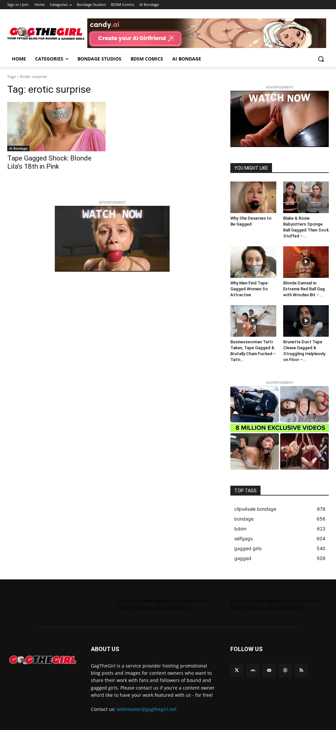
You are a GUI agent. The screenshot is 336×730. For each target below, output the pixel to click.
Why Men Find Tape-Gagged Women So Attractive (249, 288)
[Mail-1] (268, 670)
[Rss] (301, 670)
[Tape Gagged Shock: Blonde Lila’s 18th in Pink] (56, 126)
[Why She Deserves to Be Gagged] (253, 197)
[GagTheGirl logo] (42, 660)
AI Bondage (18, 148)
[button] (321, 59)
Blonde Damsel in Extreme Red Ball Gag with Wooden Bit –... (304, 288)
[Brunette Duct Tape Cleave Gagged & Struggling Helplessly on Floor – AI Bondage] (306, 321)
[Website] (285, 670)
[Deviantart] (252, 670)
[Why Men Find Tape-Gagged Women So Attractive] (253, 262)
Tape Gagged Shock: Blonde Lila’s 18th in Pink (49, 162)
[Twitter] (236, 670)
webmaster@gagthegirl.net (147, 709)
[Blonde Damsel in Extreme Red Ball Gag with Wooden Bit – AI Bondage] (306, 262)
